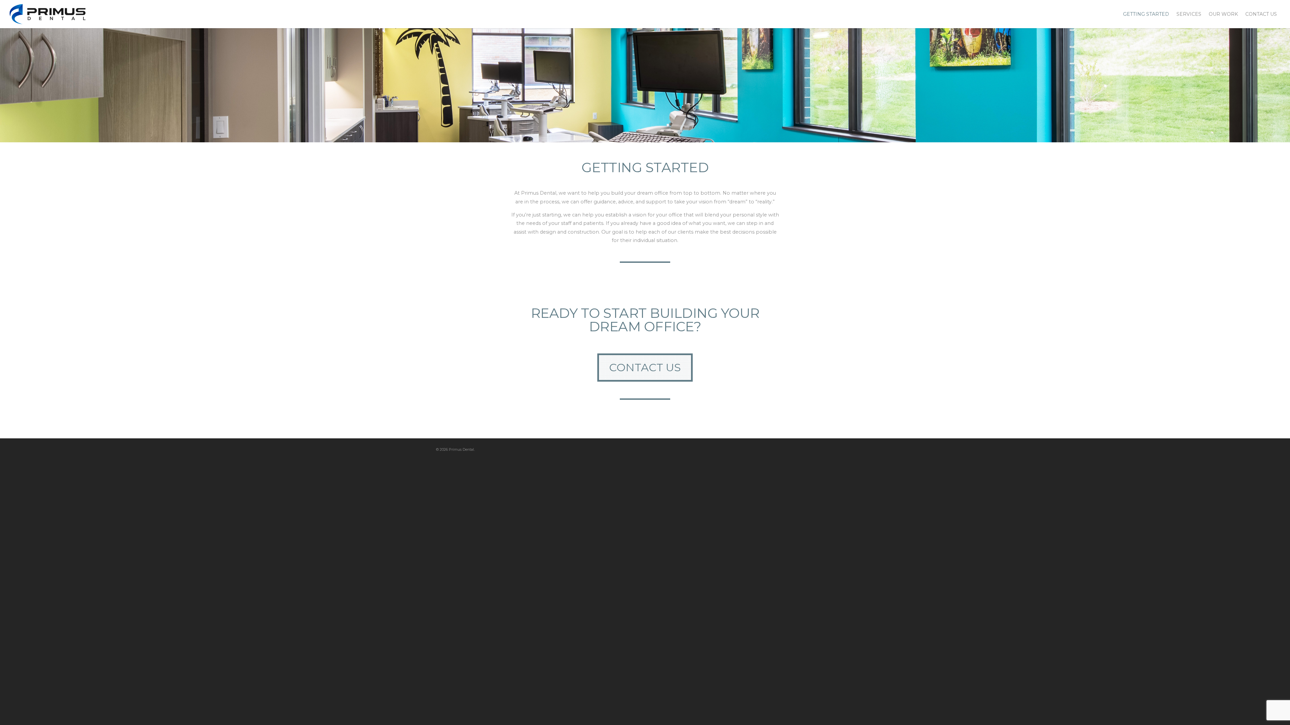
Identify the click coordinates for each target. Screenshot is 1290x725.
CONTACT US (1261, 14)
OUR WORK (1223, 14)
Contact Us (645, 367)
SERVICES (1188, 14)
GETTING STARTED (1146, 14)
